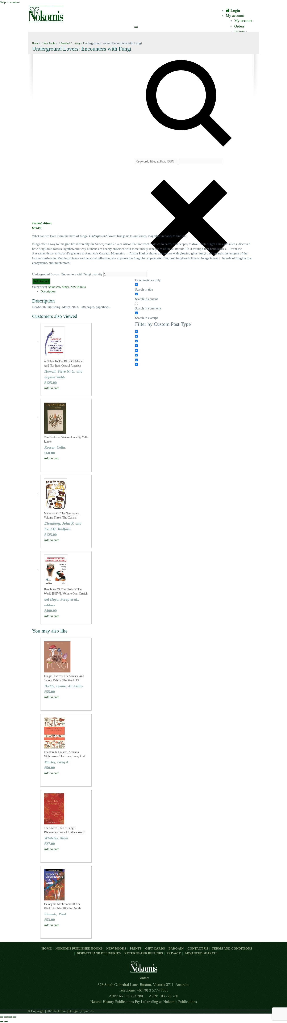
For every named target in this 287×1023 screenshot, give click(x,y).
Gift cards (155, 948)
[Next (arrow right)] (6, 1021)
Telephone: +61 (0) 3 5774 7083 (143, 990)
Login (235, 10)
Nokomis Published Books (79, 948)
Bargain (176, 948)
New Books (49, 43)
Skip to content (10, 2)
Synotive (88, 1011)
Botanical (65, 43)
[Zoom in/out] (1, 1017)
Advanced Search (201, 953)
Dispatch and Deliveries (99, 953)
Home (35, 43)
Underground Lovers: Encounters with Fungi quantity (67, 274)
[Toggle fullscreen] (6, 1017)
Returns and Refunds (143, 953)
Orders (239, 26)
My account (235, 15)
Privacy (174, 953)
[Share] (10, 1017)
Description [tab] (48, 291)
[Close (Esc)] (14, 1017)
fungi (77, 43)
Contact (143, 978)
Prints (135, 948)
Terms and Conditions (232, 948)
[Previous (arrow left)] (1, 1021)
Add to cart (41, 281)
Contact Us (197, 948)
